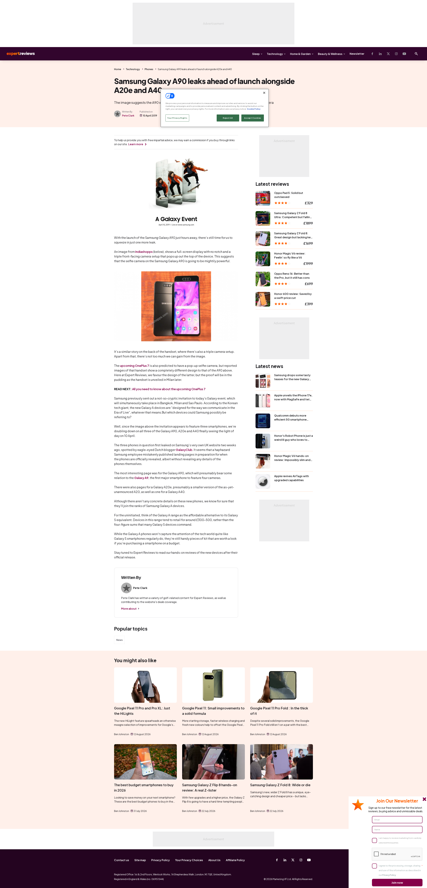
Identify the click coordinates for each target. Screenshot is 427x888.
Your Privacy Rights (177, 118)
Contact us (121, 860)
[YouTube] (404, 54)
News (119, 639)
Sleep (256, 54)
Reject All (228, 118)
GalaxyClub (184, 450)
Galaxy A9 (141, 478)
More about (129, 608)
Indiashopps (144, 251)
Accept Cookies (252, 118)
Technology (275, 54)
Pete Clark (128, 115)
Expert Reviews (18, 54)
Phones (149, 69)
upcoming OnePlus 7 (134, 365)
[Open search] (416, 54)
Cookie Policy (253, 109)
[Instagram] (396, 54)
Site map (140, 860)
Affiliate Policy (235, 860)
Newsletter (357, 53)
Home (117, 69)
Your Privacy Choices (189, 860)
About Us (214, 860)
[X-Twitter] (388, 54)
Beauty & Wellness (330, 54)
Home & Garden (300, 54)
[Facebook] (372, 54)
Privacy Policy (160, 860)
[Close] (264, 92)
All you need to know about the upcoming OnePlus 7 (168, 389)
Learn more (135, 144)
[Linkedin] (380, 54)
